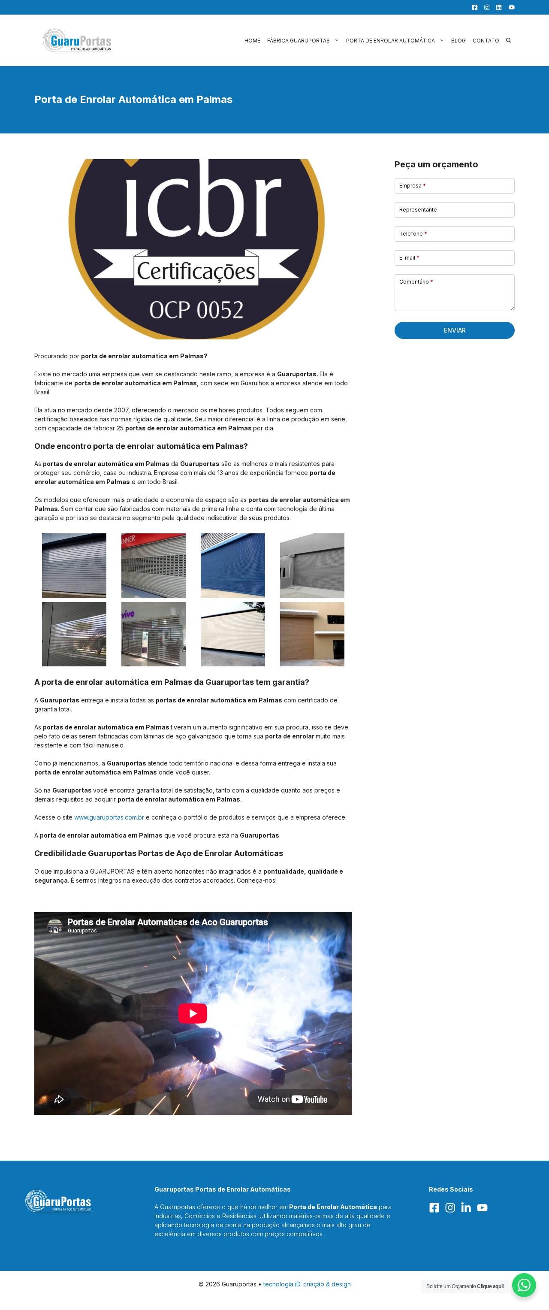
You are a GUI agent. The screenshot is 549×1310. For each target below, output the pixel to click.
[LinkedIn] (497, 7)
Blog (458, 40)
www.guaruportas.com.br (109, 817)
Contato (486, 40)
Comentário (416, 281)
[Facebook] (473, 7)
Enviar (455, 330)
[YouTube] (509, 7)
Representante (418, 209)
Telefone (413, 233)
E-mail (409, 257)
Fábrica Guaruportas (298, 40)
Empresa (412, 185)
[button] (509, 40)
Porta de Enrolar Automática (390, 40)
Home (252, 40)
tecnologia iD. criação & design (307, 1284)
